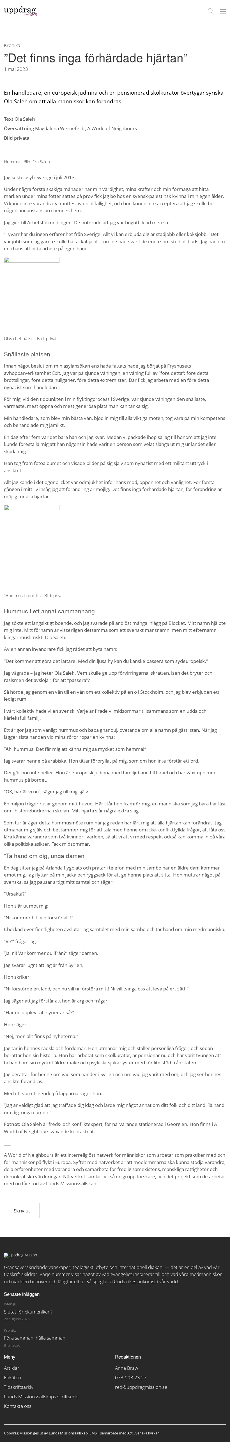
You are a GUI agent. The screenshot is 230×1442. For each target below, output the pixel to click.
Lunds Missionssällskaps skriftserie (41, 1396)
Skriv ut (22, 1210)
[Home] (21, 14)
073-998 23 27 (131, 1377)
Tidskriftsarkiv (18, 1387)
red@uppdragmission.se (141, 1387)
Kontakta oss (17, 1406)
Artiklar (11, 1368)
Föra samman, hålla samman (34, 1338)
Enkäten (12, 1377)
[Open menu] (223, 11)
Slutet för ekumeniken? (28, 1311)
